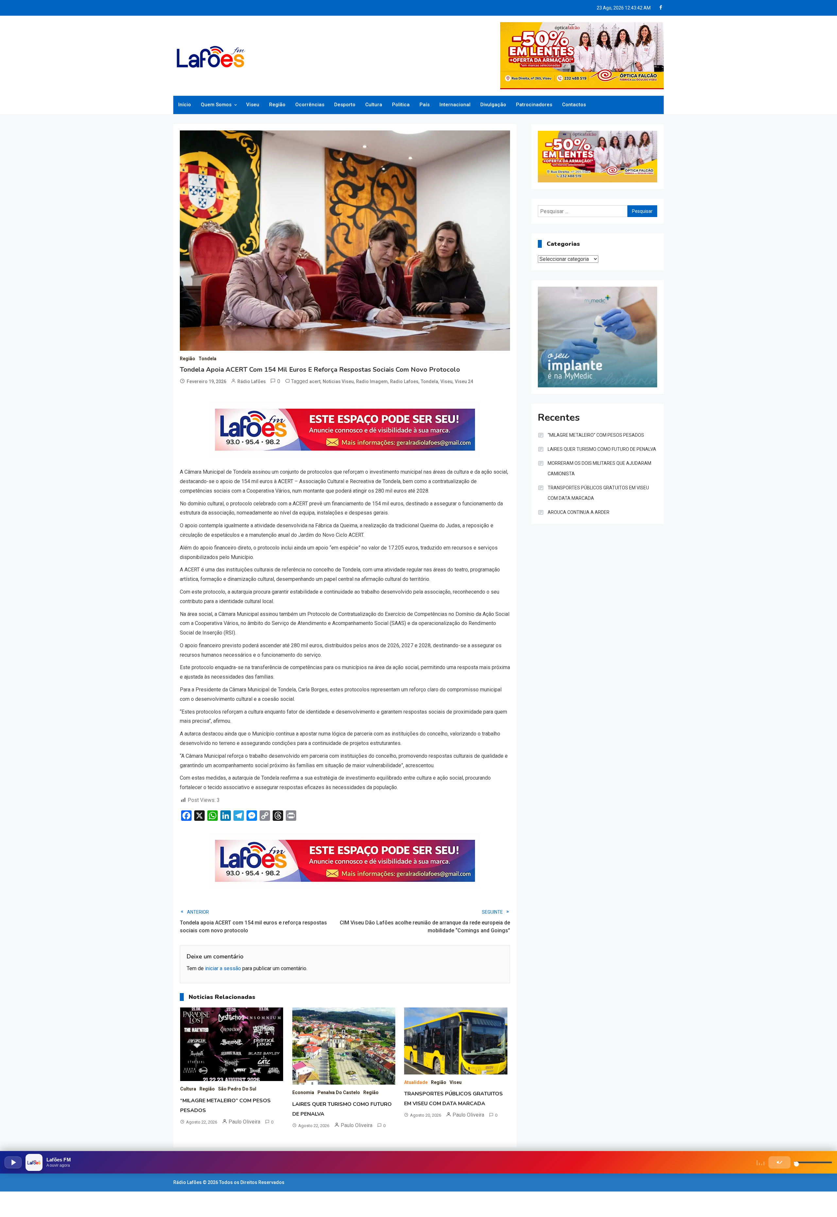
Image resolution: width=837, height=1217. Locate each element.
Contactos (574, 105)
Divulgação (493, 105)
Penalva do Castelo (338, 1092)
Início (184, 105)
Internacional (454, 105)
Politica (401, 105)
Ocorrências (309, 105)
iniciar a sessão (223, 968)
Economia (303, 1092)
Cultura (373, 105)
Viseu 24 (464, 381)
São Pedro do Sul (237, 1088)
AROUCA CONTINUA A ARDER (578, 512)
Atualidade (416, 1082)
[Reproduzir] (13, 1162)
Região (277, 105)
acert (314, 381)
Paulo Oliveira (244, 1122)
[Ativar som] (779, 1162)
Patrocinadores (534, 105)
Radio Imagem (372, 381)
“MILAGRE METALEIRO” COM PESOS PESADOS (596, 435)
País (424, 105)
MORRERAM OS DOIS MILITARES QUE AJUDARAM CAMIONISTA (599, 468)
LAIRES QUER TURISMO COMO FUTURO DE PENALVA (602, 449)
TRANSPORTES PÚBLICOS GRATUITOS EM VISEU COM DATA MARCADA (598, 493)
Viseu (252, 105)
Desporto (344, 105)
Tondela (207, 358)
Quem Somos (216, 105)
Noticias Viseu (338, 381)
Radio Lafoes (404, 381)
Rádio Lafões (251, 381)
